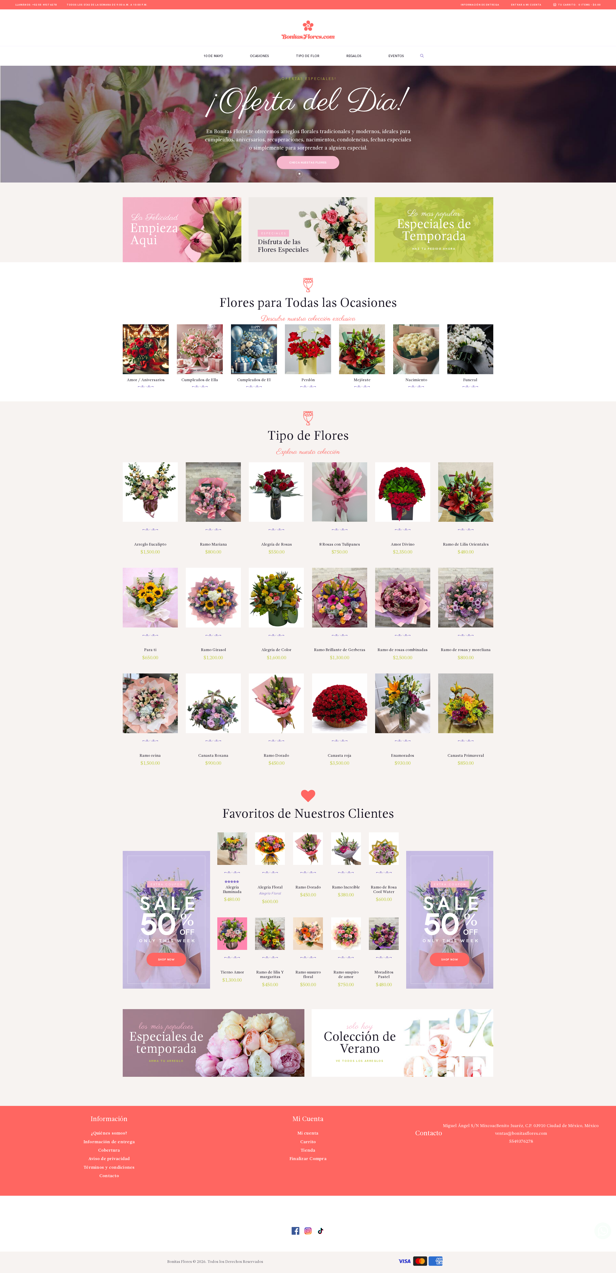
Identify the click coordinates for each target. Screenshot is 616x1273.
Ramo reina (150, 756)
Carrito (308, 1142)
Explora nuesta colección (308, 452)
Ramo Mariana (213, 544)
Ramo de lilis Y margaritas (270, 974)
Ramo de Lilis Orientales (466, 544)
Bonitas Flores (179, 1262)
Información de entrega (109, 1142)
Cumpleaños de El (253, 380)
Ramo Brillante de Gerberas (339, 650)
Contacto (109, 1176)
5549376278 (521, 1141)
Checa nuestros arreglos (394, 165)
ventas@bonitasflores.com (521, 1133)
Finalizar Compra (308, 1159)
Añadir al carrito (150, 486)
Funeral (470, 380)
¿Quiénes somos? (109, 1133)
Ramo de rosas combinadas (403, 650)
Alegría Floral (269, 887)
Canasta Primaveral (466, 756)
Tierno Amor (232, 972)
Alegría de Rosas (276, 544)
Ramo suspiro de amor (346, 974)
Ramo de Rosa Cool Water (384, 889)
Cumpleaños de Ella (199, 380)
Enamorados (402, 756)
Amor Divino (402, 544)
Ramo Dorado (276, 756)
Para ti (150, 650)
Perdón (308, 380)
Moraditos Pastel (383, 974)
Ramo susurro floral (308, 974)
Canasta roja (339, 756)
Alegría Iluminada (232, 889)
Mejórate (362, 380)
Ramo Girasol (213, 650)
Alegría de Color (276, 650)
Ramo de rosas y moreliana (466, 650)
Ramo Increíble (346, 887)
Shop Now (166, 959)
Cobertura (109, 1150)
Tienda (308, 1150)
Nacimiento (416, 380)
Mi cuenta (307, 1133)
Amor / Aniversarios (146, 380)
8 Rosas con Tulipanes (339, 544)
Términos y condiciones (109, 1167)
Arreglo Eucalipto (150, 544)
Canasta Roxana (213, 756)
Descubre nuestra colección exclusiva (308, 319)
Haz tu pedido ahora (434, 249)
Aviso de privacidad (109, 1159)
